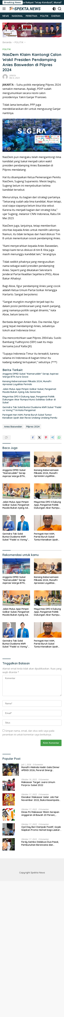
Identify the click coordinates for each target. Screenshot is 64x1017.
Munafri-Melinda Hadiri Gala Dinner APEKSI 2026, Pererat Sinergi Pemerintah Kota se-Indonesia (40, 769)
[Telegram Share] (52, 437)
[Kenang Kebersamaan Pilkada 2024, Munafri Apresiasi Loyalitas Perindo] (48, 459)
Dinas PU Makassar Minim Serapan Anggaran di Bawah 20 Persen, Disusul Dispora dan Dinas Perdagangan (40, 813)
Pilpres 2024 (33, 426)
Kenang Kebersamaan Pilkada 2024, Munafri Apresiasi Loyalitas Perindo (26, 383)
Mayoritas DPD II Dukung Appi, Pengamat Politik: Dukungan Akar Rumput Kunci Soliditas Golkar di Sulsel (29, 399)
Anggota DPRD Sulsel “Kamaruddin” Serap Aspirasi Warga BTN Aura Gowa (30, 375)
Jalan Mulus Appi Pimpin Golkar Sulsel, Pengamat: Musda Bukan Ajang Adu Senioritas (29, 390)
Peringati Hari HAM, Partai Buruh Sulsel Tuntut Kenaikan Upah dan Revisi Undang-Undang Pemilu (29, 416)
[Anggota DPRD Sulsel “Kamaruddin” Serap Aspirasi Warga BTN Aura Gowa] (16, 459)
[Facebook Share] (32, 437)
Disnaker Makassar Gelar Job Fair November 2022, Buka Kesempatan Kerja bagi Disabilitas (40, 799)
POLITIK (6, 49)
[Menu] (4, 8)
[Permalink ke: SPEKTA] (5, 76)
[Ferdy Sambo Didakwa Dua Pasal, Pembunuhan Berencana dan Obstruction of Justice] (8, 844)
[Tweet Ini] (39, 437)
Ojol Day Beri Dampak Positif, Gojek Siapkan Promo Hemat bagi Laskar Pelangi (41, 828)
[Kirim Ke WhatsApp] (59, 437)
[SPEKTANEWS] (24, 9)
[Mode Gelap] (54, 8)
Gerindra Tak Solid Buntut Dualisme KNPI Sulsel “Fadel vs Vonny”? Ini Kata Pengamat (31, 409)
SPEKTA (12, 75)
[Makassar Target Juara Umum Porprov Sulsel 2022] (8, 784)
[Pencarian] (60, 8)
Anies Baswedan (13, 426)
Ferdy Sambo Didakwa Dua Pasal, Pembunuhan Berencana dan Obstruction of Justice (40, 843)
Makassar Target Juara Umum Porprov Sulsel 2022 (38, 784)
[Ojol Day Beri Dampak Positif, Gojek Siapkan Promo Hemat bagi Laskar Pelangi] (8, 829)
